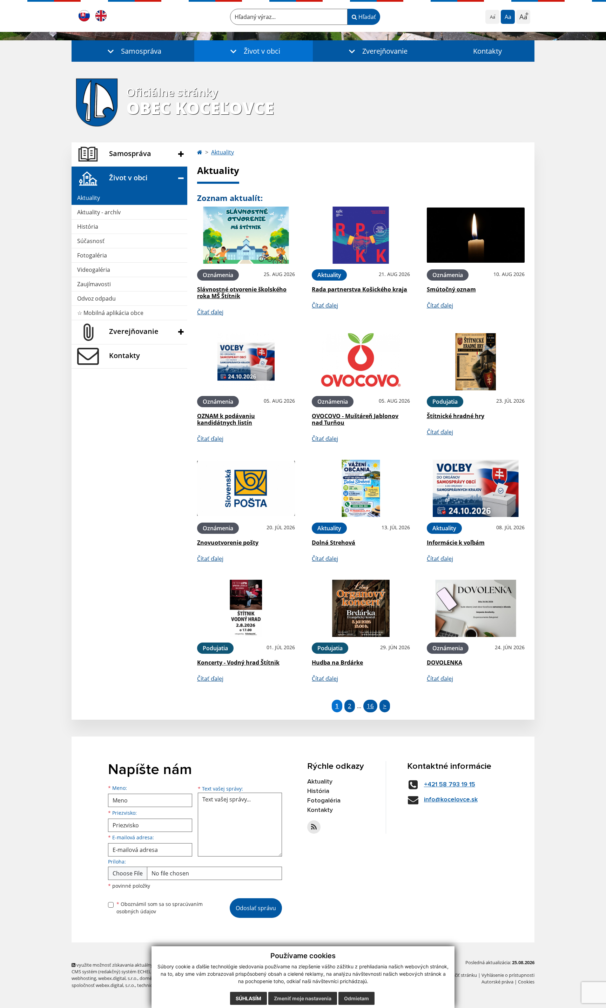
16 (370, 706)
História (87, 226)
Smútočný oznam (451, 289)
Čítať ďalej (210, 312)
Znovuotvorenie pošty (227, 542)
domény (148, 978)
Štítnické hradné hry (455, 416)
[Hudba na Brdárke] (361, 608)
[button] (133, 51)
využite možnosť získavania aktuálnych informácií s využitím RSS (142, 965)
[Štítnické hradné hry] (476, 361)
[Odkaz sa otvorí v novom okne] (314, 827)
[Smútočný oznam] (476, 235)
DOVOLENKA (444, 662)
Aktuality (88, 198)
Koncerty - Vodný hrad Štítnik (238, 662)
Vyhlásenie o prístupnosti (508, 975)
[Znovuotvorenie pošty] (246, 488)
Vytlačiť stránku (460, 975)
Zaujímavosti (94, 284)
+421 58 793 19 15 (449, 784)
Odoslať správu (256, 908)
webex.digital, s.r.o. (117, 978)
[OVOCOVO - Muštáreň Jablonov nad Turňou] (361, 361)
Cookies (526, 982)
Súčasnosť (91, 241)
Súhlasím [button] (248, 998)
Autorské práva (497, 982)
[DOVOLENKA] (476, 608)
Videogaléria (93, 270)
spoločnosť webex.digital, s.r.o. (103, 985)
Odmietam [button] (356, 998)
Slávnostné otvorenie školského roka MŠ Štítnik (242, 292)
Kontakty (487, 51)
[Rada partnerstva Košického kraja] (361, 235)
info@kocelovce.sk (451, 800)
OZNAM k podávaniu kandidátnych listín (226, 419)
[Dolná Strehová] (361, 488)
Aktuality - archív (99, 212)
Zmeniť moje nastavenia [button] (302, 998)
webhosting (84, 978)
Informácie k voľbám (456, 542)
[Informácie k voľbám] (476, 488)
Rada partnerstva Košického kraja (359, 289)
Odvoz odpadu (96, 298)
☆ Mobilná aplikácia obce (110, 313)
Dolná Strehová (333, 542)
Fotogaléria (92, 255)
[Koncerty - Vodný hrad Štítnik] (246, 608)
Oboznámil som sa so (159, 908)
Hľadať (366, 17)
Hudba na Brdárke (337, 662)
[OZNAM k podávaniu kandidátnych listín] (246, 361)
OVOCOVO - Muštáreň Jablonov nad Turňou (355, 419)
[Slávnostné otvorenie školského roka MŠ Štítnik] (246, 235)
